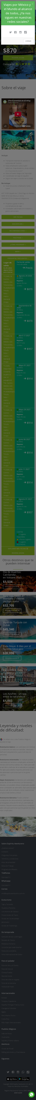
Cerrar (28, 41)
